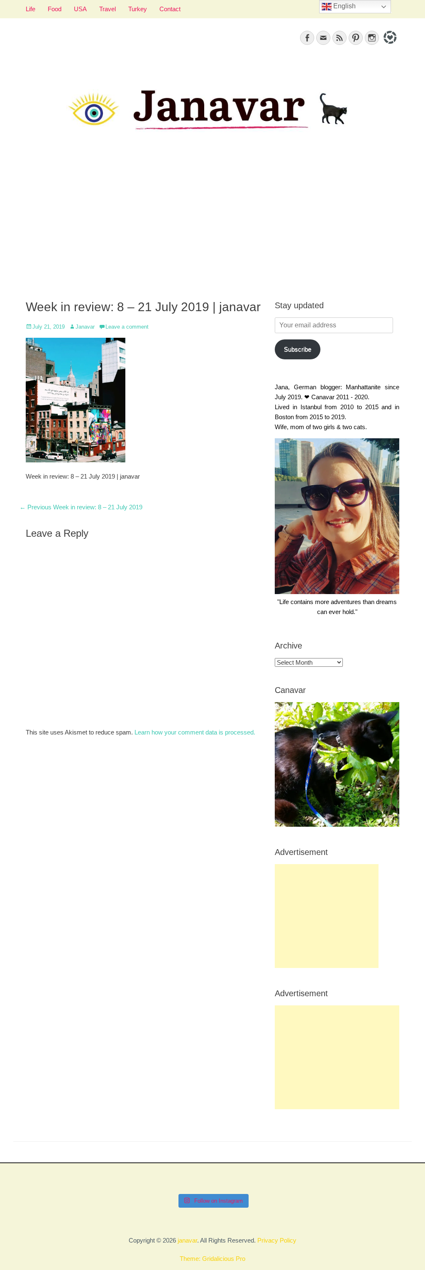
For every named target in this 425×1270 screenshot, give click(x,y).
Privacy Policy (276, 1240)
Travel (107, 8)
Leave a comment (127, 327)
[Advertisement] (212, 225)
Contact (170, 8)
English (344, 6)
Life (30, 8)
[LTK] (389, 45)
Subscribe (297, 349)
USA (80, 8)
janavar (187, 1240)
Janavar (85, 327)
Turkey (137, 8)
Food (54, 8)
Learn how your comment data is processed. (194, 732)
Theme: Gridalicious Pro (212, 1258)
